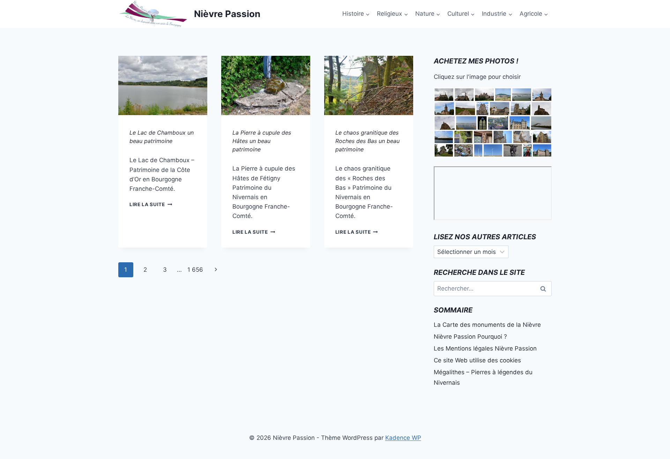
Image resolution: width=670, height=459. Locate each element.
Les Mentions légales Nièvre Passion (485, 348)
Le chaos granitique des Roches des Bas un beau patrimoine (367, 141)
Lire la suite (150, 204)
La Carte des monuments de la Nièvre (487, 324)
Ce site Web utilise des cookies (477, 360)
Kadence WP (403, 437)
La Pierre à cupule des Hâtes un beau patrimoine (261, 141)
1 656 (195, 269)
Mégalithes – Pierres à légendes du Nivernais (483, 377)
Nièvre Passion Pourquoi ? (470, 336)
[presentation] (162, 85)
